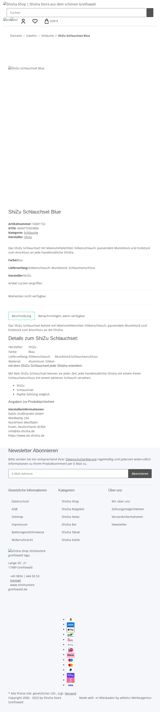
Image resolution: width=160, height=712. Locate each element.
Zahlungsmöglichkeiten (128, 509)
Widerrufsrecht (22, 540)
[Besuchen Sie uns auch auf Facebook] (11, 619)
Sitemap (17, 517)
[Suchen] (150, 12)
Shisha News (71, 517)
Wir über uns (121, 501)
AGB (15, 509)
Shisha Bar (69, 524)
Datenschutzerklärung (81, 459)
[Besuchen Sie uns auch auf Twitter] (11, 624)
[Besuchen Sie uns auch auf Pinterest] (11, 634)
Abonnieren (140, 474)
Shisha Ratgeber (73, 509)
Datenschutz (20, 501)
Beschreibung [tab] (21, 316)
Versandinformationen (127, 517)
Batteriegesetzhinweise (28, 532)
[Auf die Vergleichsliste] (11, 61)
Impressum (20, 524)
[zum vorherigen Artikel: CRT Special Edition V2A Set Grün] (101, 36)
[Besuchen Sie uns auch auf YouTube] (11, 629)
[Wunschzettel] (35, 21)
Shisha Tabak (71, 532)
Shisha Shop (70, 501)
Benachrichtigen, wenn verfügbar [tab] (61, 316)
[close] (11, 52)
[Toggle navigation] (8, 30)
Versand (70, 693)
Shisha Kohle (71, 540)
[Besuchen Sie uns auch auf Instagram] (11, 639)
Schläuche (31, 233)
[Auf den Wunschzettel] (19, 61)
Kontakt (15, 580)
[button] (23, 21)
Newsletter (119, 524)
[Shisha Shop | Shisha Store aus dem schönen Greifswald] (49, 4)
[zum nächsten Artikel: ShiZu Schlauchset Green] (93, 36)
